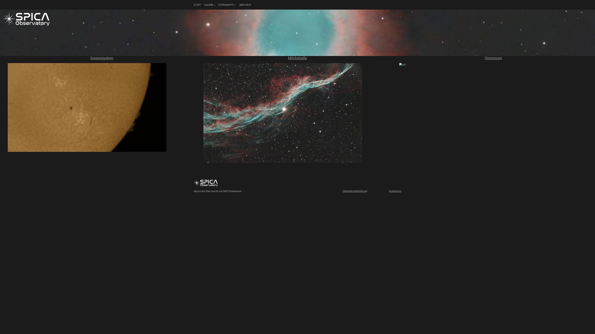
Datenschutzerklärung (355, 191)
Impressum (395, 191)
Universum (493, 58)
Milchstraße (297, 58)
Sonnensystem (101, 58)
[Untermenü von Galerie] (214, 5)
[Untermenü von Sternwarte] (235, 5)
